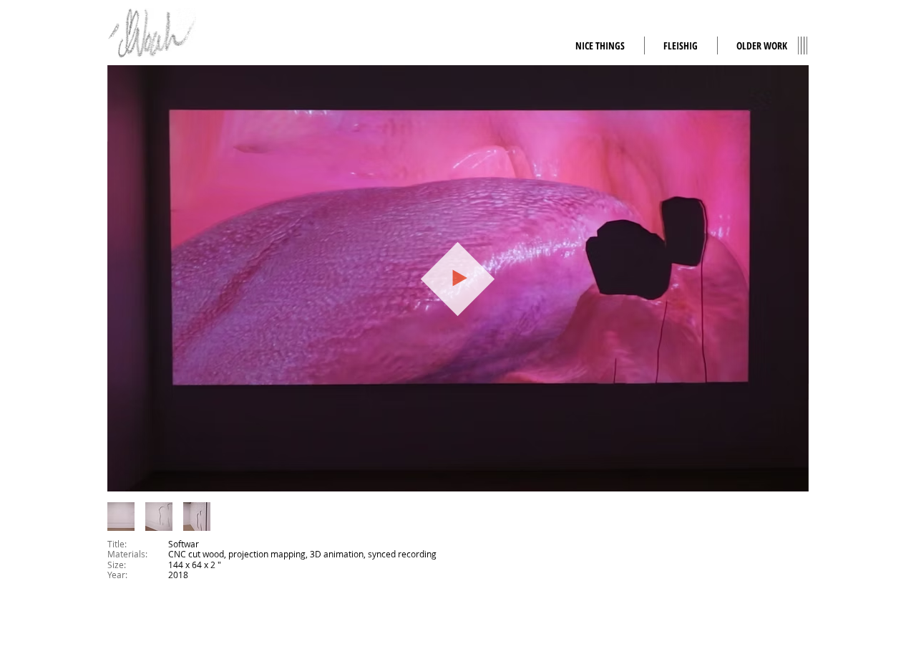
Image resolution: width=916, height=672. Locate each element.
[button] (762, 45)
